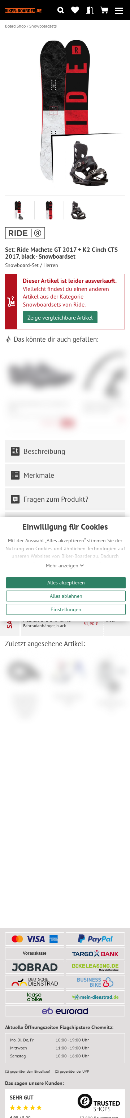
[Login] (90, 10)
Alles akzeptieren (66, 582)
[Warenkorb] (104, 10)
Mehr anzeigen (63, 565)
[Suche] (60, 10)
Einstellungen (66, 609)
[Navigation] (119, 10)
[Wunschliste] (75, 10)
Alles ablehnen (66, 595)
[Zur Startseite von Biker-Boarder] (23, 10)
